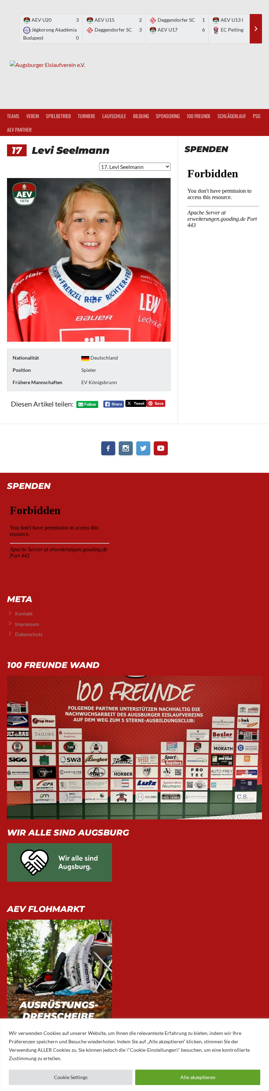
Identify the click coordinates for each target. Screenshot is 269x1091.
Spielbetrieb (58, 116)
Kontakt (24, 613)
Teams (13, 116)
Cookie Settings (71, 1077)
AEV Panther (19, 129)
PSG (256, 116)
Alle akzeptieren (197, 1077)
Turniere (86, 116)
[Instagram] (126, 448)
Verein (32, 116)
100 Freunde (199, 116)
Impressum (27, 624)
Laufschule (114, 116)
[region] (134, 1054)
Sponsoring (168, 116)
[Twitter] (143, 448)
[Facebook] (108, 448)
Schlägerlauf (232, 116)
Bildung (141, 116)
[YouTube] (161, 448)
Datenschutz (28, 634)
